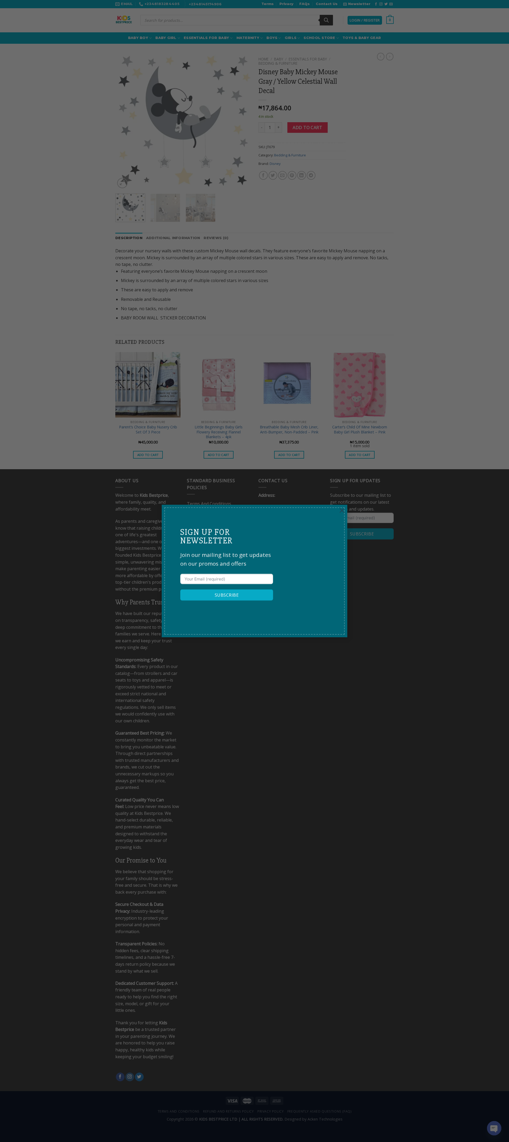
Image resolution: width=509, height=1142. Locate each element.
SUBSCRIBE (227, 595)
